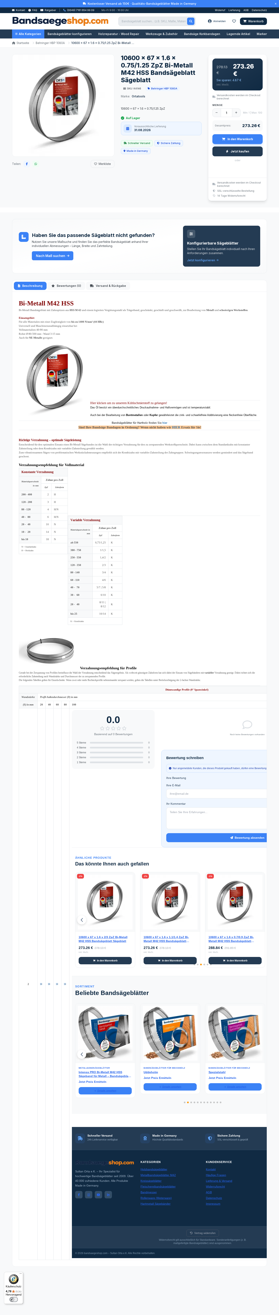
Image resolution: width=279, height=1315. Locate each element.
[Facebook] (79, 1194)
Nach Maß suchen (50, 256)
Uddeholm (86, 1072)
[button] (81, 919)
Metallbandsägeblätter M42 (158, 1175)
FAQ (34, 10)
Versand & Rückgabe (110, 285)
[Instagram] (88, 1194)
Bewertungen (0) (68, 285)
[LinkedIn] (108, 1194)
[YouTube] (98, 1194)
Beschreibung (31, 285)
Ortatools (138, 96)
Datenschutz (259, 10)
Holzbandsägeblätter (154, 1169)
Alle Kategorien (30, 34)
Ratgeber (50, 10)
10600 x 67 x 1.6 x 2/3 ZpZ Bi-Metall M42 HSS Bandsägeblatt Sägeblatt (103, 939)
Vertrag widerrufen (204, 1233)
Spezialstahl (152, 1072)
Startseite (23, 43)
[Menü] (20, 1274)
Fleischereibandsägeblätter (158, 1186)
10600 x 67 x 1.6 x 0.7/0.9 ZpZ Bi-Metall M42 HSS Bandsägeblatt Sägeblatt (231, 939)
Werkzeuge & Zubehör (161, 34)
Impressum (213, 1203)
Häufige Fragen (216, 1175)
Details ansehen (106, 1086)
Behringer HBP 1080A (50, 43)
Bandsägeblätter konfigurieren (70, 34)
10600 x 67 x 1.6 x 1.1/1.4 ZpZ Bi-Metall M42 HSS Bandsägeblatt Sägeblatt (166, 939)
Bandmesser (149, 1192)
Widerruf (220, 10)
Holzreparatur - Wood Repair (118, 34)
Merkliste (105, 164)
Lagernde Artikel (238, 34)
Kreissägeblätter (151, 1180)
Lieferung (234, 10)
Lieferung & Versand (219, 1180)
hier (164, 422)
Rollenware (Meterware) (156, 1198)
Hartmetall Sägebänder (156, 1203)
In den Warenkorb (107, 960)
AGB (246, 10)
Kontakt (20, 10)
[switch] (14, 1299)
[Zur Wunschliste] (129, 926)
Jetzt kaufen (239, 151)
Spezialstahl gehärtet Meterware (231, 1072)
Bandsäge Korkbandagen (202, 34)
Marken (262, 34)
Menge (217, 105)
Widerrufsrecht (215, 1186)
